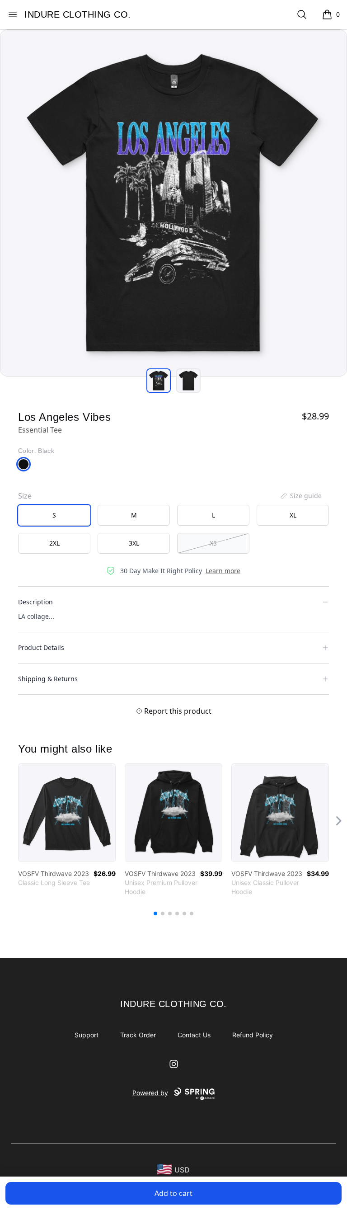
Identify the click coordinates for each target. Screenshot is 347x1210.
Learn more (223, 570)
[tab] (158, 380)
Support (86, 1035)
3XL (134, 543)
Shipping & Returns (48, 678)
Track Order (138, 1035)
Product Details (41, 647)
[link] (67, 813)
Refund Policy (252, 1035)
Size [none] (25, 496)
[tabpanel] (173, 203)
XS (213, 543)
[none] (300, 495)
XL (293, 515)
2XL (54, 543)
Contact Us (194, 1035)
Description (35, 602)
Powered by (150, 1093)
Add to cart (173, 1193)
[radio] (54, 515)
